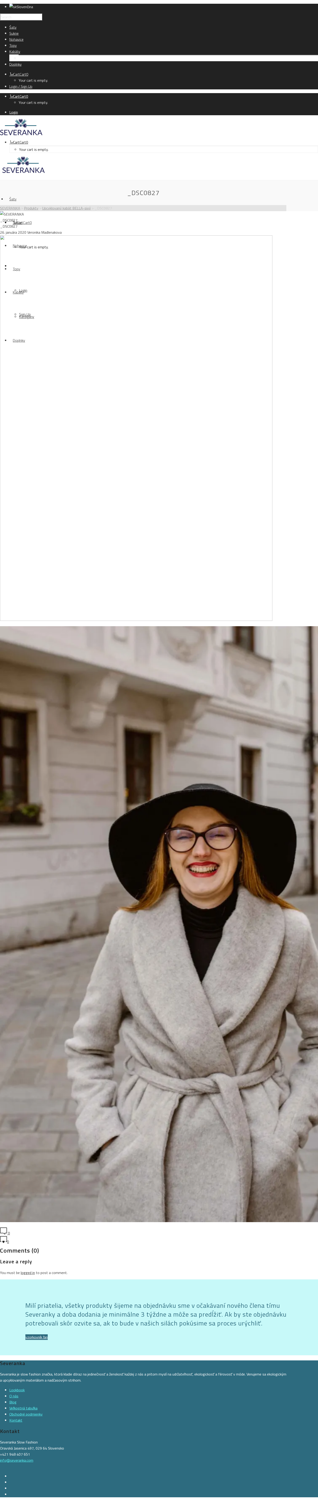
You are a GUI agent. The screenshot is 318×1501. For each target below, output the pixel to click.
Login (13, 112)
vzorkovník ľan (36, 1337)
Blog (13, 1402)
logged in (28, 1272)
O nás (13, 1396)
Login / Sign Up (20, 86)
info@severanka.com (16, 1460)
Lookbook (17, 1390)
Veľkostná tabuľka (23, 1408)
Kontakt (15, 1420)
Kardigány (26, 58)
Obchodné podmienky (26, 1414)
